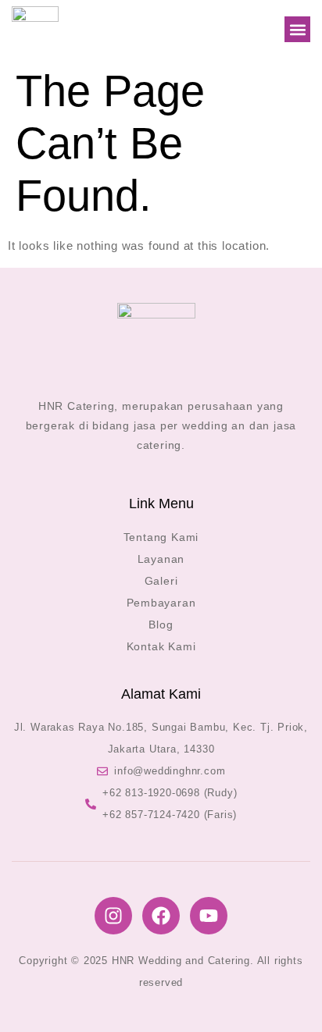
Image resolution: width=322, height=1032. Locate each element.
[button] (297, 29)
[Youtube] (208, 915)
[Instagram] (113, 915)
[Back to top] (286, 996)
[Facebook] (161, 915)
